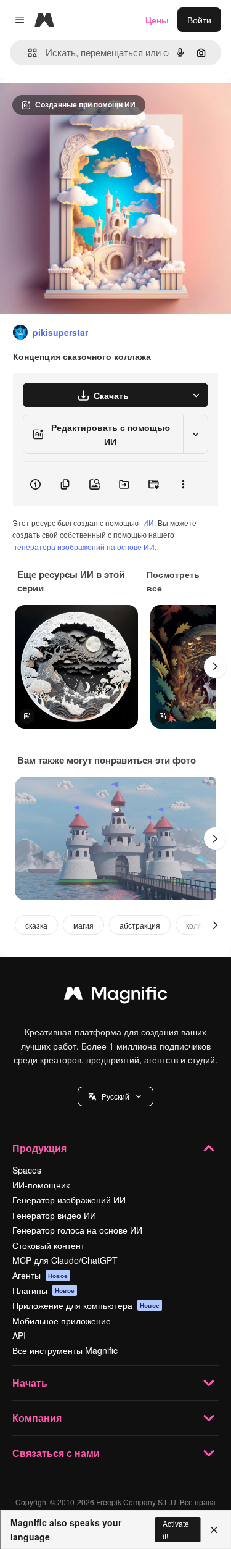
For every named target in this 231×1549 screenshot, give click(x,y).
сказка (36, 925)
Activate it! (176, 1529)
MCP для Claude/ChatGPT (65, 1260)
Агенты (40, 1275)
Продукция (39, 1148)
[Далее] (215, 667)
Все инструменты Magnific (65, 1350)
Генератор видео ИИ (54, 1215)
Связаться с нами (56, 1453)
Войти (199, 20)
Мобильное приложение (61, 1320)
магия (83, 925)
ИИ (148, 522)
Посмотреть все (173, 581)
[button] (115, 1096)
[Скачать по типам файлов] (196, 395)
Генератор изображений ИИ (69, 1199)
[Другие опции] (183, 484)
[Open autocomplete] (27, 52)
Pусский (115, 1096)
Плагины (43, 1290)
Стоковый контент (48, 1245)
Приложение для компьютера (86, 1305)
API (19, 1335)
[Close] (214, 1529)
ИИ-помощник (41, 1185)
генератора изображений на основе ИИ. (85, 546)
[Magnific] (116, 996)
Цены (157, 20)
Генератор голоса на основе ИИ (77, 1230)
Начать (29, 1383)
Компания (37, 1418)
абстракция (140, 925)
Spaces (26, 1170)
